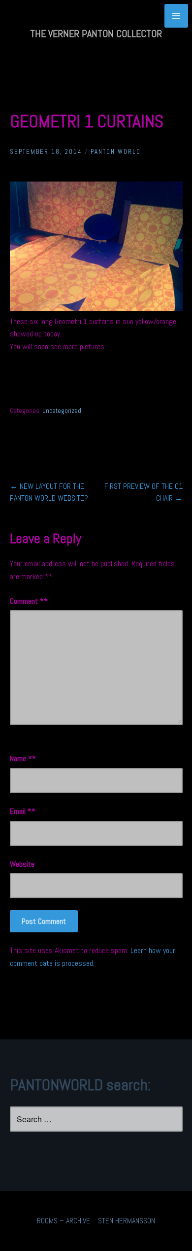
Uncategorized (61, 410)
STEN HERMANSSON (126, 1220)
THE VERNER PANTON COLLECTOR (96, 33)
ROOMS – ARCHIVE (63, 1220)
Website (22, 864)
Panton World (116, 151)
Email (21, 811)
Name (21, 758)
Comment (27, 601)
